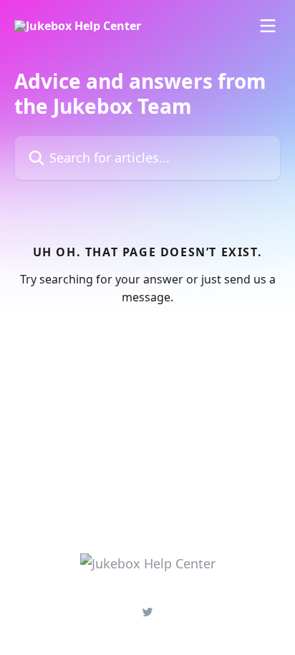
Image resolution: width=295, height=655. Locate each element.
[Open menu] (268, 25)
